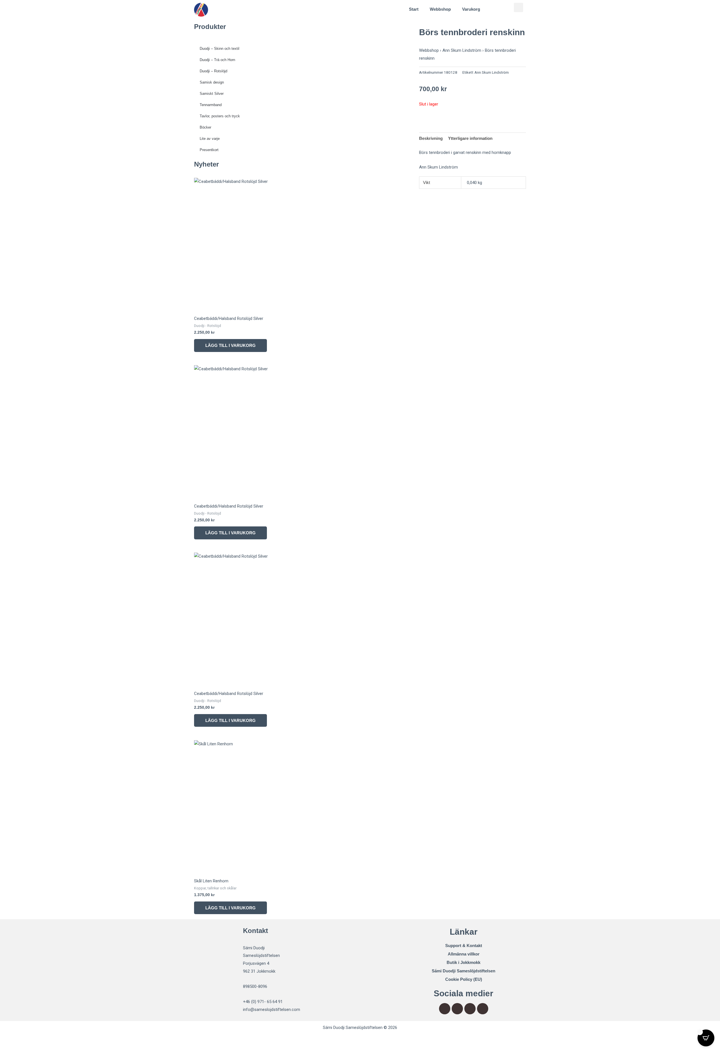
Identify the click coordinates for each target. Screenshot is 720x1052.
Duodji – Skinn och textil (219, 48)
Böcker (205, 127)
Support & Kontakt (463, 945)
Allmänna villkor (464, 954)
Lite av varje (210, 138)
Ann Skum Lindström (461, 50)
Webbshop (440, 9)
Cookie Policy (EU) (463, 979)
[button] (518, 7)
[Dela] (58, 1039)
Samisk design (212, 82)
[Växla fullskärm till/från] (35, 1039)
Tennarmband (211, 105)
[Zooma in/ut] (11, 1039)
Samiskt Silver (212, 93)
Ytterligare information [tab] (470, 138)
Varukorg (471, 9)
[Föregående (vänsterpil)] (11, 1048)
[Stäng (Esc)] (82, 1039)
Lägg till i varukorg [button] (230, 345)
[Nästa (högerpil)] (35, 1048)
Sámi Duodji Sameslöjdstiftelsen (463, 970)
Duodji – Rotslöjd (213, 71)
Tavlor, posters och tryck (220, 116)
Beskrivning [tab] (431, 138)
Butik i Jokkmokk (463, 962)
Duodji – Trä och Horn (217, 60)
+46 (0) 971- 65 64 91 (263, 1001)
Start (413, 9)
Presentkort (209, 150)
